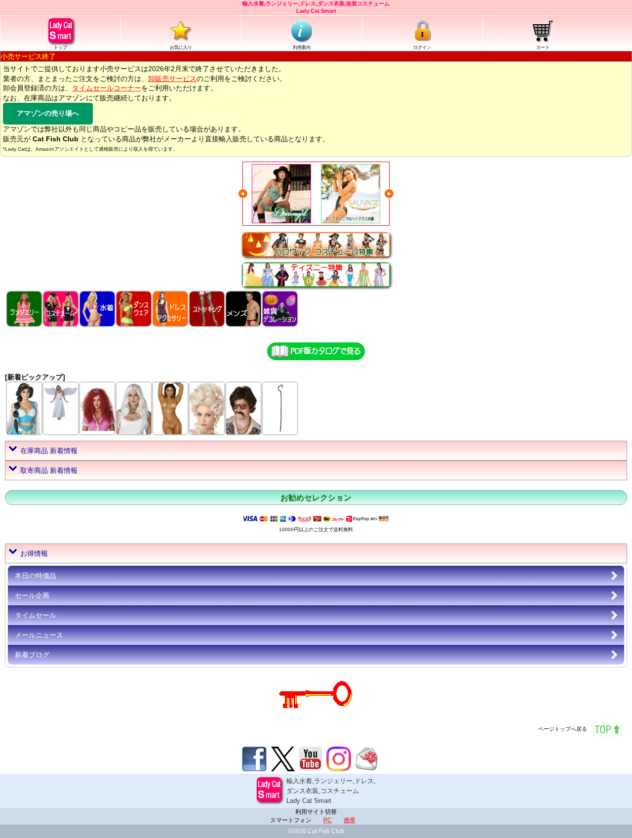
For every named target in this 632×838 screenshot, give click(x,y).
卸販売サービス (172, 79)
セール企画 (32, 595)
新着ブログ (32, 655)
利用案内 (302, 47)
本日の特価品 (35, 576)
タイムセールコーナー (106, 88)
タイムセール (35, 615)
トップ (60, 47)
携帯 (350, 820)
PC (327, 820)
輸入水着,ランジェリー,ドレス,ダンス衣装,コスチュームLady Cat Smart (331, 790)
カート (543, 47)
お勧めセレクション (316, 497)
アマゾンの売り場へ (48, 113)
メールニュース (39, 635)
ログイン (422, 47)
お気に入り (181, 47)
